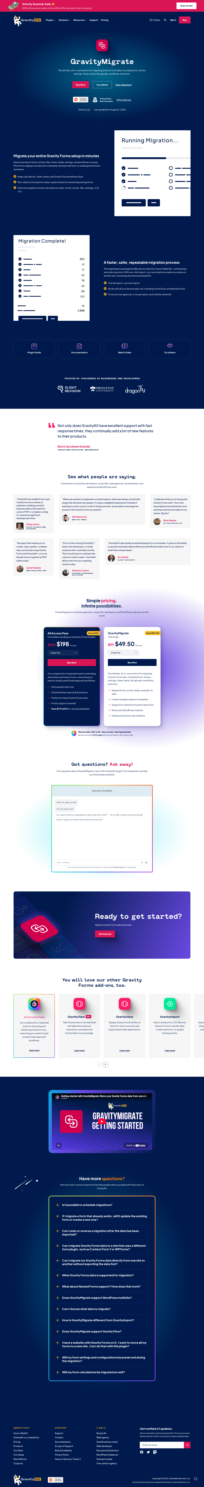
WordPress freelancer (107, 1454)
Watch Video (124, 352)
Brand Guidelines (63, 1450)
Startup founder (104, 1459)
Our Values (18, 1454)
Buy (185, 20)
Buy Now (80, 84)
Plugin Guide (34, 352)
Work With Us (20, 1459)
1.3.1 (88, 109)
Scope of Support (64, 1446)
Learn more (34, 1050)
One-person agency (106, 1463)
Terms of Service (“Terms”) (68, 1459)
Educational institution (107, 1450)
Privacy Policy (62, 1454)
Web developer (104, 1446)
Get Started (105, 934)
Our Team (18, 1450)
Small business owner (107, 1441)
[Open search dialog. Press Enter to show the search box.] (165, 20)
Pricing (16, 1441)
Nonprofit (101, 1433)
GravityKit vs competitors (26, 1437)
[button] (105, 1064)
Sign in (173, 20)
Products (18, 1446)
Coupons (18, 1463)
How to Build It (20, 1433)
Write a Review (124, 99)
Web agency (102, 1437)
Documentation (79, 352)
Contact (59, 1437)
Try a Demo (102, 84)
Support (59, 1433)
